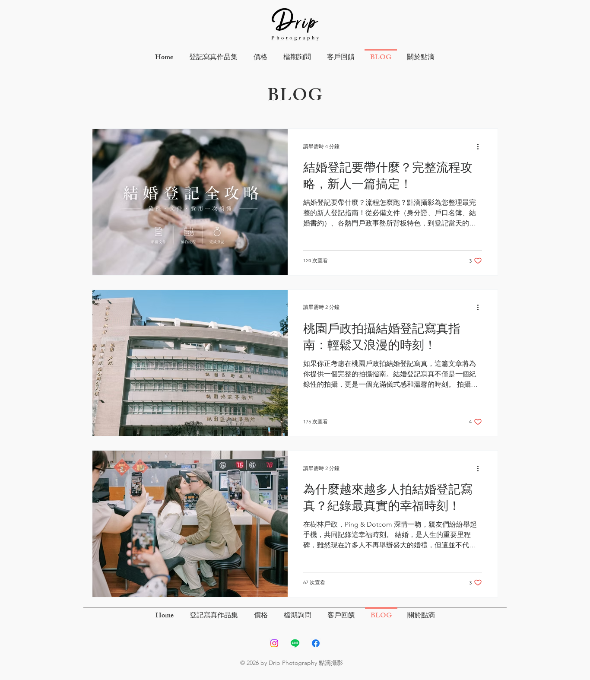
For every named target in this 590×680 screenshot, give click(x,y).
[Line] (295, 643)
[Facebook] (316, 643)
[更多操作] (481, 146)
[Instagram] (274, 643)
